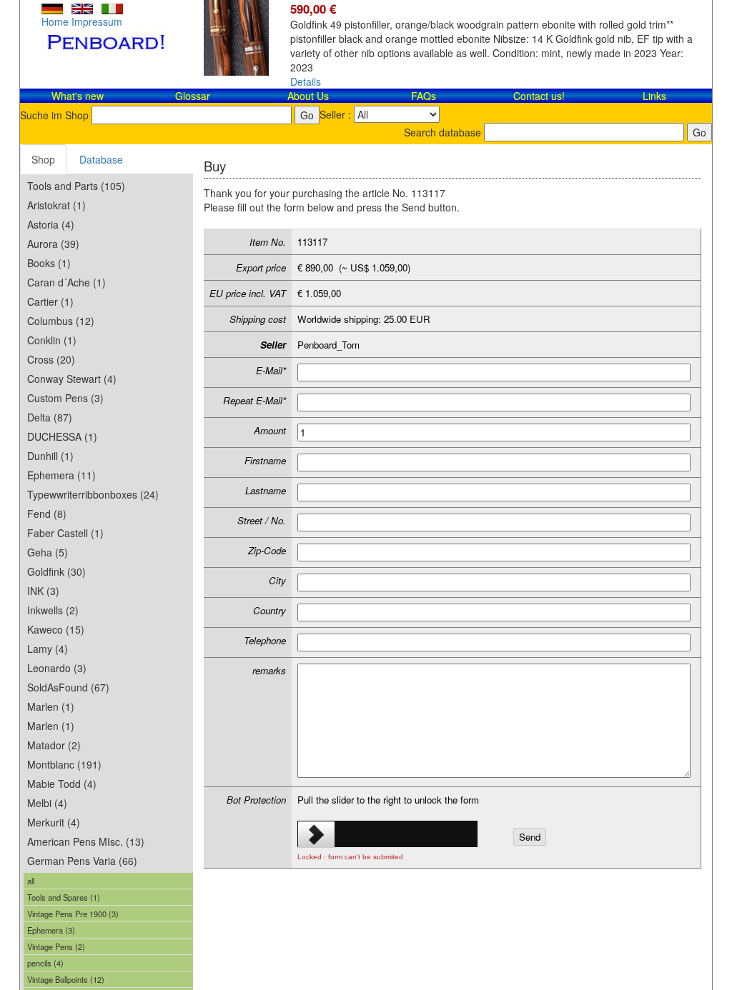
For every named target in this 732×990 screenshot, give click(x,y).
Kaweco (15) (55, 629)
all (30, 880)
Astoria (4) (50, 224)
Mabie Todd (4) (62, 783)
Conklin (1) (51, 340)
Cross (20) (51, 359)
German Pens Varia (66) (82, 861)
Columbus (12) (60, 321)
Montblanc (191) (64, 764)
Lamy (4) (47, 648)
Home (55, 21)
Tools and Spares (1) (63, 897)
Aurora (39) (53, 243)
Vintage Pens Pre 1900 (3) (73, 913)
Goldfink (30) (56, 571)
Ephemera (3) (51, 930)
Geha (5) (47, 552)
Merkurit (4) (53, 822)
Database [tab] (101, 159)
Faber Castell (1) (65, 533)
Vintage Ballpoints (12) (65, 979)
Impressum (96, 21)
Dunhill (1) (50, 456)
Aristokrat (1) (56, 205)
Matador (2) (54, 745)
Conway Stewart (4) (72, 378)
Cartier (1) (50, 301)
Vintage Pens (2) (56, 946)
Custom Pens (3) (65, 398)
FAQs (423, 96)
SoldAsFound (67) (68, 687)
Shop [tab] (43, 159)
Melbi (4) (47, 803)
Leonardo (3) (56, 668)
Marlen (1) (50, 706)
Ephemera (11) (61, 475)
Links (654, 96)
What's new (77, 96)
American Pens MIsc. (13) (85, 841)
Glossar (192, 96)
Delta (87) (49, 417)
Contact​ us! (539, 96)
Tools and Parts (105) (76, 186)
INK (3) (43, 591)
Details (305, 81)
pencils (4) (45, 963)
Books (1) (49, 263)
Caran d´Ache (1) (66, 282)
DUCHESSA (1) (62, 436)
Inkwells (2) (53, 610)
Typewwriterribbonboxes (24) (93, 494)
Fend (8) (46, 513)
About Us (308, 96)
